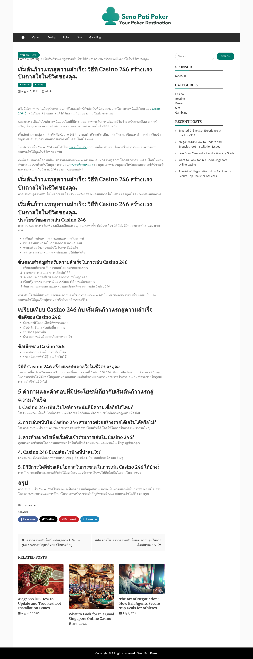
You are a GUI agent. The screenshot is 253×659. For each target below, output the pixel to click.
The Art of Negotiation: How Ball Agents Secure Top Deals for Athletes (139, 603)
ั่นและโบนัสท (78, 147)
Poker (66, 37)
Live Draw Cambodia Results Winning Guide (206, 153)
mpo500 (180, 76)
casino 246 (30, 505)
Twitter (50, 519)
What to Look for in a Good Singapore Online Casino (91, 616)
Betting (52, 37)
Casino (36, 37)
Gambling (95, 37)
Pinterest (70, 519)
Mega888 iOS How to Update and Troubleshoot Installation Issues (39, 603)
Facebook (28, 519)
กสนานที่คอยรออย (80, 165)
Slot (79, 37)
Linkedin (91, 519)
